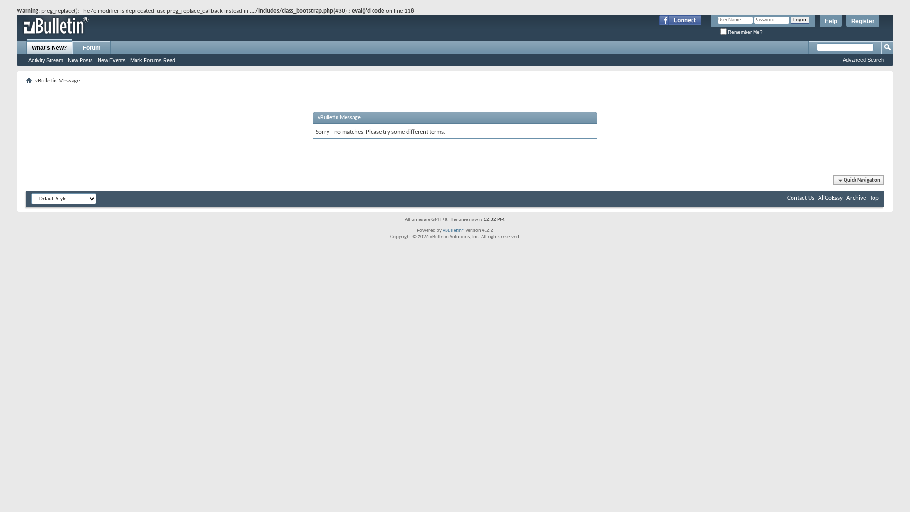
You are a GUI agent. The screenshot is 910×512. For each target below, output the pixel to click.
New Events (112, 60)
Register (862, 21)
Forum (91, 48)
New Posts (80, 60)
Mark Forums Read (152, 60)
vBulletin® (453, 230)
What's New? (49, 48)
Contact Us (800, 198)
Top (874, 198)
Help (831, 21)
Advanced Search (863, 60)
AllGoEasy (830, 198)
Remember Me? (745, 32)
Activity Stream (45, 60)
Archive (856, 198)
